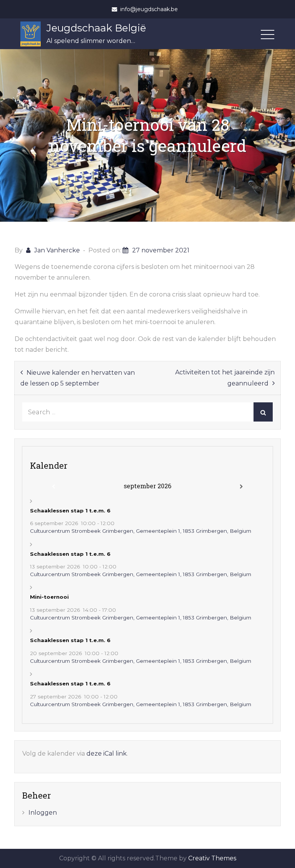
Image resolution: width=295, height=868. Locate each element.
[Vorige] (53, 486)
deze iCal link (106, 753)
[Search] (263, 412)
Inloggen (42, 812)
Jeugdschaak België (96, 28)
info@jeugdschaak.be (149, 9)
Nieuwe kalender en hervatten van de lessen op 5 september (77, 378)
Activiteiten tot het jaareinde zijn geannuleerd (225, 378)
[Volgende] (241, 486)
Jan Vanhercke (57, 250)
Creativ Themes (212, 858)
